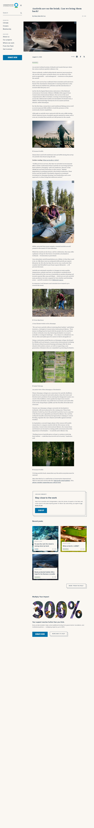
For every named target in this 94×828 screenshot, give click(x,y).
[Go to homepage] (10, 5)
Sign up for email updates (62, 480)
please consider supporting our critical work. (46, 482)
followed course (57, 280)
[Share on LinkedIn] (77, 56)
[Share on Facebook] (80, 56)
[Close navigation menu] (21, 5)
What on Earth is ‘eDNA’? (51, 160)
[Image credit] (75, 23)
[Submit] (20, 13)
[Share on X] (84, 56)
